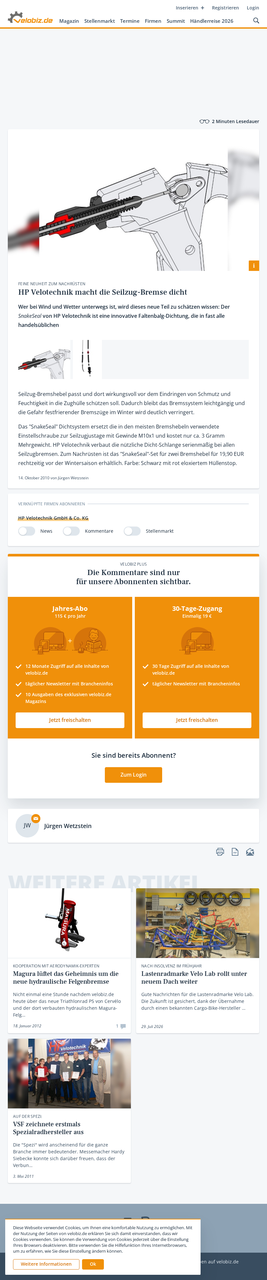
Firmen (153, 21)
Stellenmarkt (99, 21)
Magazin (69, 21)
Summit (176, 21)
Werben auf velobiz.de (214, 1262)
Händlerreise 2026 (211, 21)
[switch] (26, 531)
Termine (130, 21)
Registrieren (225, 8)
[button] (93, 1264)
